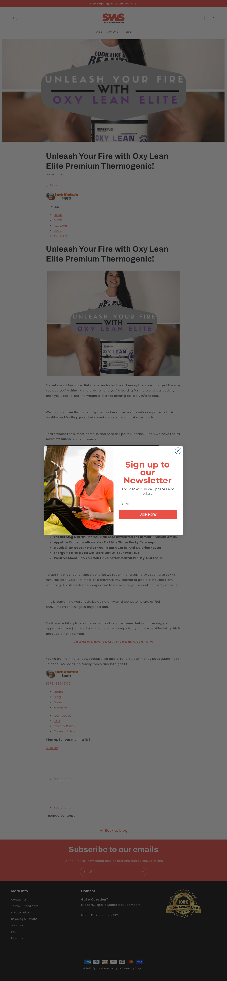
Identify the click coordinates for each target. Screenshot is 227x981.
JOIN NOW (148, 514)
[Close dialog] (178, 451)
